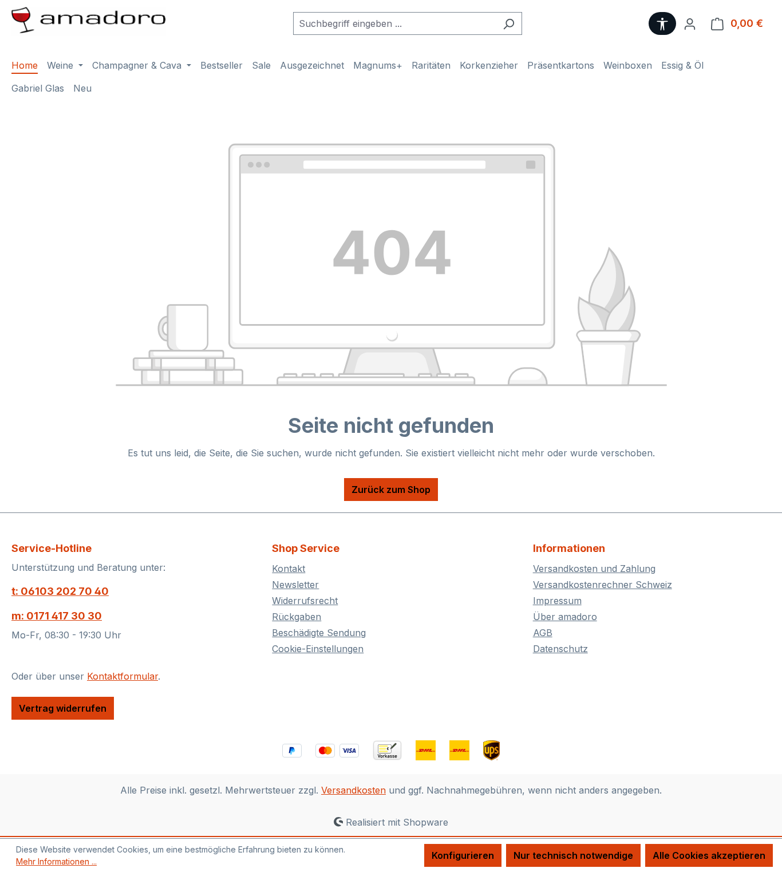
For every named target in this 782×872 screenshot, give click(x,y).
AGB (542, 632)
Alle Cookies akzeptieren (709, 855)
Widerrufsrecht (305, 600)
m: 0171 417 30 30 (56, 616)
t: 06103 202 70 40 (60, 591)
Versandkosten (353, 790)
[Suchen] (508, 23)
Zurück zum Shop (391, 489)
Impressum (557, 600)
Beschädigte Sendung (319, 632)
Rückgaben (296, 616)
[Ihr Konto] (690, 23)
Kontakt (288, 568)
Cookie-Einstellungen (318, 648)
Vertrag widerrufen (62, 708)
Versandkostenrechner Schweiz (602, 584)
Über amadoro (565, 616)
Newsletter (295, 584)
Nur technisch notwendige (573, 855)
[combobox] (394, 23)
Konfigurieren (463, 855)
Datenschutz (560, 648)
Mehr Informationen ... (56, 861)
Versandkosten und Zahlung (594, 568)
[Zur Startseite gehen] (88, 21)
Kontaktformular (122, 676)
